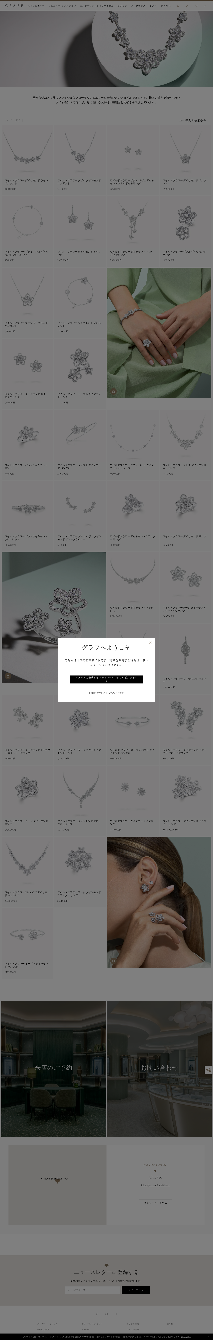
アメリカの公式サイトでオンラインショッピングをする (106, 679)
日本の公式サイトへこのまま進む (106, 693)
